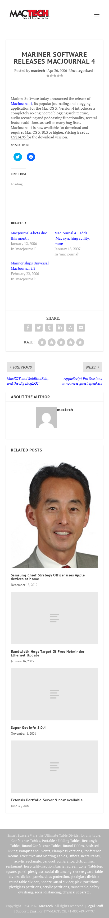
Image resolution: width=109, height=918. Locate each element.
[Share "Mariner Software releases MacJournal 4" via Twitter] (38, 327)
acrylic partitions (56, 886)
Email (34, 911)
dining (89, 861)
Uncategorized (81, 70)
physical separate (76, 892)
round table (79, 886)
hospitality (32, 866)
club (79, 861)
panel (22, 871)
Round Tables (73, 845)
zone (83, 866)
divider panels (32, 876)
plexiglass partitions (25, 886)
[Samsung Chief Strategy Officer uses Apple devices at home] (54, 514)
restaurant (14, 866)
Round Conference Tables (41, 845)
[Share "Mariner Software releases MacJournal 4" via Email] (81, 327)
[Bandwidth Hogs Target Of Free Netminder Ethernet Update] (54, 618)
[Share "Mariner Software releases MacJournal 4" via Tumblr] (49, 327)
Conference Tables (25, 840)
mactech (38, 70)
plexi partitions (87, 881)
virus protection (56, 876)
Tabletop (95, 866)
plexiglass (36, 871)
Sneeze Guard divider (57, 881)
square (11, 871)
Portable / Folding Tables (61, 840)
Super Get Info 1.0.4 (28, 727)
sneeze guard (83, 871)
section (48, 866)
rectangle (33, 861)
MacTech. (46, 905)
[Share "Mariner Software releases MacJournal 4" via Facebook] (28, 327)
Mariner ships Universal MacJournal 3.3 (30, 265)
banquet (49, 861)
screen (72, 866)
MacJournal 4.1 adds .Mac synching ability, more (71, 238)
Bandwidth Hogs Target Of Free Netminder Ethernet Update (48, 653)
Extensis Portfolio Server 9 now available (47, 800)
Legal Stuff (95, 905)
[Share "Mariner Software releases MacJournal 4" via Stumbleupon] (70, 327)
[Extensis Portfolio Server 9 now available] (54, 766)
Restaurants (90, 856)
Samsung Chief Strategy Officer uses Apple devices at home (48, 577)
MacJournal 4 (21, 103)
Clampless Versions (67, 851)
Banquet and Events (34, 851)
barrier (60, 866)
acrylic (19, 861)
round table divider (24, 881)
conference (65, 861)
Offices (74, 856)
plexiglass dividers (85, 876)
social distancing (58, 871)
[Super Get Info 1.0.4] (54, 694)
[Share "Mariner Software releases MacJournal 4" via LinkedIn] (59, 327)
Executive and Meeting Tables (43, 856)
